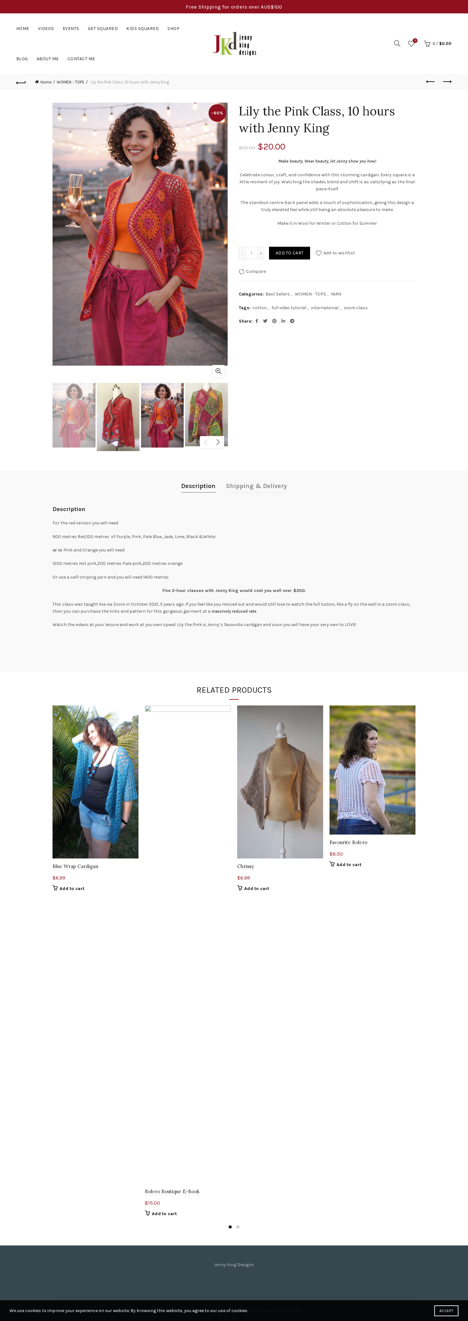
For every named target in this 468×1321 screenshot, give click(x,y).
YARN (336, 294)
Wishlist (415, 40)
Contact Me (81, 59)
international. (325, 307)
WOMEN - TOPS (70, 82)
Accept (446, 1311)
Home (22, 28)
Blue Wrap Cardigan (75, 866)
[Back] (21, 82)
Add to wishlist (339, 253)
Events (71, 28)
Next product (447, 82)
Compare (256, 271)
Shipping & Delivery (256, 486)
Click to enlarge (218, 371)
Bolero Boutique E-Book (172, 1191)
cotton (259, 307)
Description (198, 486)
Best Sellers (278, 294)
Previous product (431, 82)
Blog (22, 59)
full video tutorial (289, 307)
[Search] (397, 43)
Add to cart (289, 253)
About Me (48, 59)
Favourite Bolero (348, 842)
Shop (173, 28)
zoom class (356, 307)
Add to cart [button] (72, 888)
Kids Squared (142, 28)
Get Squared (103, 28)
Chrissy (245, 866)
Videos (46, 28)
